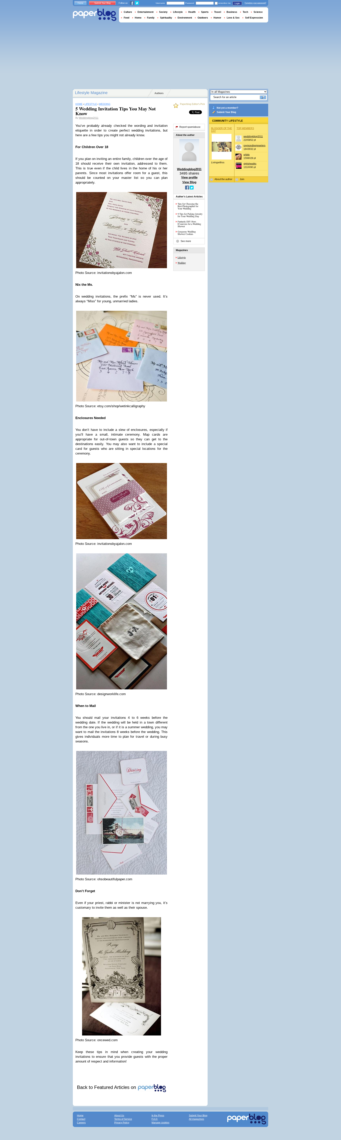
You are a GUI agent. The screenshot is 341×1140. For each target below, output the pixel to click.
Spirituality (166, 17)
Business (232, 12)
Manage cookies (160, 1122)
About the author (223, 179)
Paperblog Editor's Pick (192, 104)
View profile (189, 177)
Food (126, 17)
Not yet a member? (227, 107)
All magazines (196, 1119)
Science (258, 12)
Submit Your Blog (226, 112)
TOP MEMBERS (245, 128)
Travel (217, 12)
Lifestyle (182, 257)
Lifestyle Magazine (91, 93)
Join (242, 179)
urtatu (247, 154)
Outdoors (203, 17)
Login (237, 3)
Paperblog (94, 15)
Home (80, 3)
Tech (245, 12)
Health (192, 12)
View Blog (189, 182)
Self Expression (254, 17)
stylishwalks (250, 163)
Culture (128, 12)
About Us (119, 1115)
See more (186, 241)
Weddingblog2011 (88, 118)
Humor (217, 17)
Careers (81, 1122)
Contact (81, 1119)
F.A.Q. (155, 1119)
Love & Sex (233, 17)
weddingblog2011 (253, 136)
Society (163, 12)
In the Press (158, 1115)
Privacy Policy (121, 1122)
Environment (185, 17)
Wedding (182, 262)
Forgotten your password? (255, 3)
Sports (205, 12)
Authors (159, 93)
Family (151, 17)
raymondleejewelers (254, 145)
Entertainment (146, 12)
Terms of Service (123, 1119)
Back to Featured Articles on (107, 1087)
